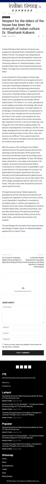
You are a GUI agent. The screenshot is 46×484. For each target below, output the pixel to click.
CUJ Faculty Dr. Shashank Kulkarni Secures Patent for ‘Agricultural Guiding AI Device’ (12, 260)
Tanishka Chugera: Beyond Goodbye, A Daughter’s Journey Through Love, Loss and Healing (22, 413)
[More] (24, 41)
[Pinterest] (14, 41)
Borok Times (20, 231)
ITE (5, 36)
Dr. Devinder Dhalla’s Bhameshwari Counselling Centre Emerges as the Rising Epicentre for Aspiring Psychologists (33, 262)
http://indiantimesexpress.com (23, 291)
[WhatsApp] (19, 41)
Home (4, 14)
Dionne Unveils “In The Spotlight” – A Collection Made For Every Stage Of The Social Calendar (23, 405)
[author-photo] (23, 285)
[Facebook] (4, 41)
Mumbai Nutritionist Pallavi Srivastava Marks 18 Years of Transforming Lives (22, 397)
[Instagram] (21, 366)
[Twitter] (9, 41)
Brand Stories (12, 14)
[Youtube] (29, 366)
